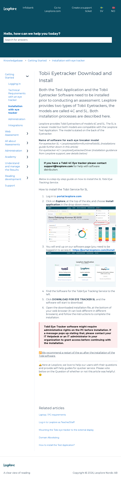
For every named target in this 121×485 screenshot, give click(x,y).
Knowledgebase (13, 60)
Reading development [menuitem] (13, 178)
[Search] (114, 40)
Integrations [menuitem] (15, 125)
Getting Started (37, 60)
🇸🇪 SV (101, 9)
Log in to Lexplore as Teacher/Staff (57, 422)
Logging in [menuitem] (14, 83)
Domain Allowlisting (49, 437)
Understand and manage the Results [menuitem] (12, 166)
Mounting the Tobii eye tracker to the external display (66, 430)
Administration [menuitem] (16, 119)
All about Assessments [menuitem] (12, 143)
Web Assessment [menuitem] (12, 133)
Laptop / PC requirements (52, 414)
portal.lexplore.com (69, 196)
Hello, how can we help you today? (32, 34)
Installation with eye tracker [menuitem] (15, 109)
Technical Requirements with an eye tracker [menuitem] (16, 95)
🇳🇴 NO (113, 9)
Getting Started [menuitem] (9, 76)
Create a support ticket (82, 9)
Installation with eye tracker (68, 60)
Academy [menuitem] (10, 156)
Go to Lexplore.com (53, 9)
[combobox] (58, 40)
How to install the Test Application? (57, 445)
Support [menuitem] (10, 185)
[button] (27, 75)
